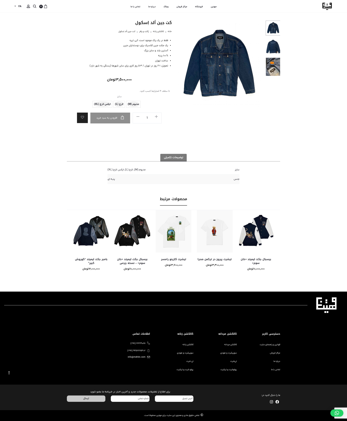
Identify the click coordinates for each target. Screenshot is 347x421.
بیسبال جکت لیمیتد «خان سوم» (256, 261)
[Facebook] (277, 402)
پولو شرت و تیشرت (185, 369)
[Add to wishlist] (82, 118)
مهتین (214, 6)
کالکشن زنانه (158, 31)
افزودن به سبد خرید (107, 118)
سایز (119, 96)
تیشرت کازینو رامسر (173, 259)
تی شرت (189, 361)
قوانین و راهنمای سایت (270, 344)
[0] (45, 7)
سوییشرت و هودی (228, 352)
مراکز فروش (181, 6)
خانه (170, 31)
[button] (137, 116)
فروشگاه (199, 6)
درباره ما (152, 6)
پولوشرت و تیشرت (228, 369)
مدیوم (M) (139, 169)
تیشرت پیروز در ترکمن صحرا (215, 259)
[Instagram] (271, 402)
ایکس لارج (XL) (116, 169)
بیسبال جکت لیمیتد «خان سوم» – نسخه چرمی (132, 261)
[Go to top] (9, 373)
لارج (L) (129, 169)
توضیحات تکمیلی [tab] (173, 157)
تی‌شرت (233, 361)
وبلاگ (166, 6)
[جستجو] (35, 7)
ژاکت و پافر (144, 31)
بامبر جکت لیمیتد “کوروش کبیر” (91, 261)
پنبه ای (111, 179)
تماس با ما (135, 6)
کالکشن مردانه (230, 344)
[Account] (28, 7)
